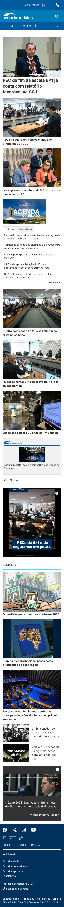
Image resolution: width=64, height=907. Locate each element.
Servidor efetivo (12, 861)
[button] (57, 770)
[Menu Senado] (6, 5)
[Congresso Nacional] (12, 838)
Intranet (10, 854)
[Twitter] (14, 830)
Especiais (9, 564)
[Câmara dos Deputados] (4, 838)
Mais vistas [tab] (25, 229)
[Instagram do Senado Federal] (23, 830)
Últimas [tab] (9, 229)
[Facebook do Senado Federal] (6, 830)
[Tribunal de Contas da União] (21, 838)
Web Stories (11, 480)
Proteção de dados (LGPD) (18, 883)
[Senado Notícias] (18, 17)
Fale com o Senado (17, 888)
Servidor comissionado (16, 866)
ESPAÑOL (21, 844)
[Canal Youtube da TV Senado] (32, 830)
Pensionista (9, 875)
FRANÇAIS (36, 844)
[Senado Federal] (32, 5)
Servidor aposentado (15, 871)
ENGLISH (8, 844)
